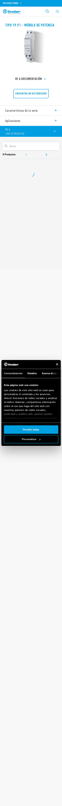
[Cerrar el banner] (57, 364)
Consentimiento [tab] (13, 373)
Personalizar (29, 439)
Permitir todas (31, 429)
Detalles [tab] (32, 373)
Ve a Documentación (28, 79)
